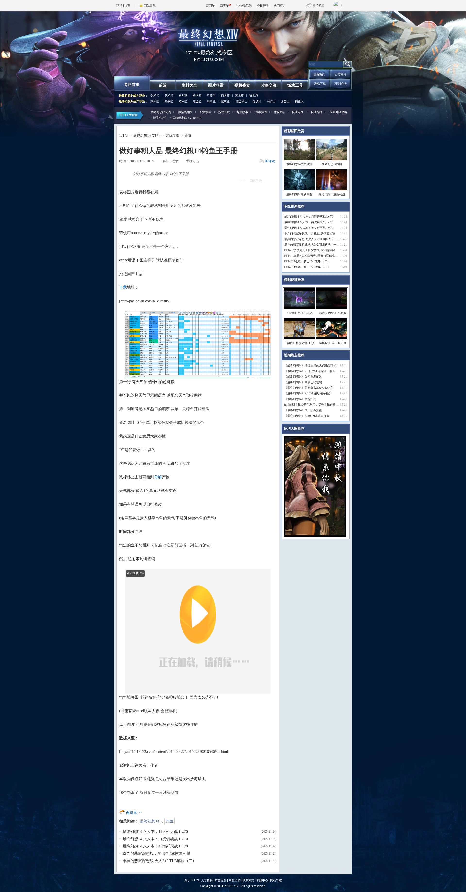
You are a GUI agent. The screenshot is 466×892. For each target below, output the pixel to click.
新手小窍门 (160, 118)
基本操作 (261, 112)
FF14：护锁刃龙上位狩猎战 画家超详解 (309, 250)
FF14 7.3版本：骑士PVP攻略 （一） (307, 267)
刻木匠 (154, 101)
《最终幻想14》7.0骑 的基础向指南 (306, 416)
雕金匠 (197, 101)
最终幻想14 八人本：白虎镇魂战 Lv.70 (155, 839)
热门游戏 (318, 5)
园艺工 (285, 101)
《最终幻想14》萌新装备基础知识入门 (309, 388)
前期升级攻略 (338, 112)
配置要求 (206, 112)
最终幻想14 (149, 821)
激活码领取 (185, 112)
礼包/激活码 (244, 5)
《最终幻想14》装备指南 (300, 399)
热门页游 (280, 5)
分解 (158, 477)
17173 (123, 135)
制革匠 (211, 101)
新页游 (224, 5)
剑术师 (154, 95)
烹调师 (257, 101)
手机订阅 (192, 161)
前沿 (163, 85)
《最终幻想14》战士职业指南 (303, 410)
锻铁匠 (169, 101)
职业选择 (316, 112)
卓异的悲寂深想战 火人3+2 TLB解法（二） (159, 861)
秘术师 (253, 95)
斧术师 (169, 95)
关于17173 (191, 880)
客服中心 (262, 880)
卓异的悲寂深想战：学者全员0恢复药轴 (157, 853)
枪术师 (197, 95)
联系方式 (248, 880)
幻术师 (225, 95)
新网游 (210, 5)
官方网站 (340, 74)
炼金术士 (241, 101)
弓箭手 (211, 95)
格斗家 (183, 95)
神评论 (270, 161)
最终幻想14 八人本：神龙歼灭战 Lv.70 (155, 846)
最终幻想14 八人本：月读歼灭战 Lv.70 (155, 832)
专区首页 (132, 84)
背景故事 (242, 112)
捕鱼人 (299, 101)
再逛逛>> (134, 813)
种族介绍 (279, 112)
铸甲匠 (183, 101)
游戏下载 (320, 83)
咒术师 (239, 95)
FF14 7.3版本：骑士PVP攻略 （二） (307, 261)
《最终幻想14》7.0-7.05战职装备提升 (308, 393)
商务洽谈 (234, 880)
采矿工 (271, 101)
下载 (123, 287)
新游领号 (320, 74)
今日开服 (263, 5)
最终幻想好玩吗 (160, 112)
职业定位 (297, 112)
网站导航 (150, 5)
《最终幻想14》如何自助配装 (303, 376)
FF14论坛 (340, 83)
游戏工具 (295, 85)
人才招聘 (207, 880)
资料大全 (189, 85)
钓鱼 (169, 821)
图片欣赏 (216, 85)
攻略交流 (268, 85)
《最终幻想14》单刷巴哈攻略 (303, 382)
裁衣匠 (225, 101)
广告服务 (220, 880)
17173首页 (123, 5)
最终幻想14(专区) (146, 135)
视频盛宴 (242, 85)
